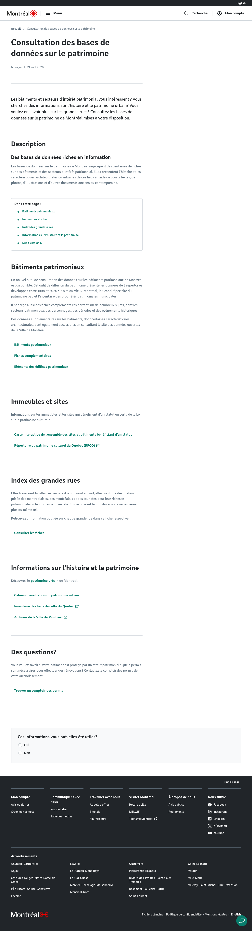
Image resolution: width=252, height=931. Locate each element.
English (241, 3)
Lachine (16, 896)
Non (27, 753)
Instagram (220, 811)
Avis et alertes (20, 804)
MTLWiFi (134, 811)
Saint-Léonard (197, 863)
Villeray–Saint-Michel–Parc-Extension (212, 885)
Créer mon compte (22, 811)
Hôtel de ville (137, 804)
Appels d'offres (99, 804)
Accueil (16, 28)
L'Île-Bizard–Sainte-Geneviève (30, 889)
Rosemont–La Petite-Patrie (147, 889)
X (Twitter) (220, 825)
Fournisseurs (98, 818)
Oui (26, 745)
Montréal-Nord (79, 892)
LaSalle (75, 863)
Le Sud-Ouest (79, 878)
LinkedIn (219, 818)
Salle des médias (61, 816)
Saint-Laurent (138, 896)
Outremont (136, 863)
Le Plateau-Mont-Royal (85, 870)
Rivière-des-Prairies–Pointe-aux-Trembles (150, 879)
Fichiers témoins (152, 914)
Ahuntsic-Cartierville (24, 863)
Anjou (15, 870)
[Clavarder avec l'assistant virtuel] (241, 920)
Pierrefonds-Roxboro (142, 870)
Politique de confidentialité (184, 914)
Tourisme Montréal (141, 818)
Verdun (192, 870)
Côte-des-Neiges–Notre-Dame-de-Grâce (34, 879)
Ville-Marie (195, 878)
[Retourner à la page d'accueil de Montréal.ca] (21, 13)
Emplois (95, 811)
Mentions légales (216, 914)
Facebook (219, 804)
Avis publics (176, 804)
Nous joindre (58, 809)
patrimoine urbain (44, 581)
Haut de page (231, 781)
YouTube (218, 833)
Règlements (176, 811)
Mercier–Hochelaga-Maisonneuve (92, 885)
